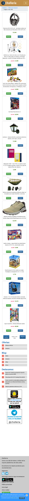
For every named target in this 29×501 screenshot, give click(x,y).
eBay (6, 362)
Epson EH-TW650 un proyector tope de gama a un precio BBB (14, 373)
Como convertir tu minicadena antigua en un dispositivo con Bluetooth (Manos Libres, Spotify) (15, 382)
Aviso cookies (5, 490)
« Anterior (6, 337)
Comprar (20, 36)
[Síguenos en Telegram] (14, 416)
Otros (6, 365)
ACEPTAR (22, 497)
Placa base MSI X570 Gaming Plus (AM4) (15, 377)
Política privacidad (7, 484)
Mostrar (8, 36)
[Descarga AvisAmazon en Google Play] (14, 396)
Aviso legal (5, 487)
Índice (6, 355)
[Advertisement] (14, 440)
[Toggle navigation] (26, 3)
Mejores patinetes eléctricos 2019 (13, 386)
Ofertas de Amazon (13, 7)
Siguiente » (23, 337)
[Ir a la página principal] (8, 3)
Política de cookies (14, 497)
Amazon (7, 348)
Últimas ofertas (9, 345)
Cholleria (4, 7)
